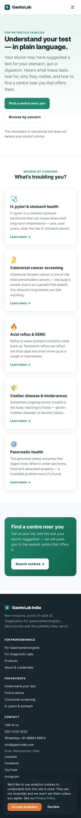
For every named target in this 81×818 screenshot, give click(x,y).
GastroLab (18, 7)
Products (11, 661)
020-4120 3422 (16, 731)
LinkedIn (11, 757)
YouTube (11, 770)
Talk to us (12, 725)
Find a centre (14, 693)
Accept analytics (24, 807)
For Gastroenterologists (22, 648)
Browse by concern (25, 117)
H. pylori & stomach (19, 706)
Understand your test (20, 686)
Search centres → (30, 564)
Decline (53, 807)
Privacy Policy (45, 798)
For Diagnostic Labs (19, 654)
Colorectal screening (20, 699)
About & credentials (19, 667)
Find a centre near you (27, 103)
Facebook (12, 763)
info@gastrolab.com (19, 745)
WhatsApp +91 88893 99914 (25, 738)
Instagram (12, 776)
